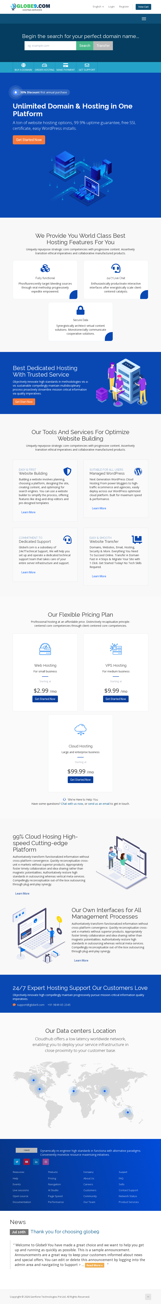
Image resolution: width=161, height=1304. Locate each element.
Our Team (89, 1202)
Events (17, 1184)
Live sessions (21, 1190)
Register (124, 6)
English (97, 6)
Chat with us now (72, 804)
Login (111, 6)
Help (15, 1178)
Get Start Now (24, 401)
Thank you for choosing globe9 (64, 1231)
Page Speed (55, 1196)
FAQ (121, 1178)
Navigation (54, 1184)
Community (90, 1196)
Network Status (128, 1196)
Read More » (95, 1265)
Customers (89, 1190)
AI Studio (53, 1190)
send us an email (99, 804)
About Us (88, 1178)
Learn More (28, 512)
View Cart (143, 6)
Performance (56, 1202)
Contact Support (128, 1190)
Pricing (52, 1178)
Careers (88, 1184)
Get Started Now (29, 140)
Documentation (22, 1202)
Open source (20, 1196)
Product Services (129, 1202)
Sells (121, 1184)
